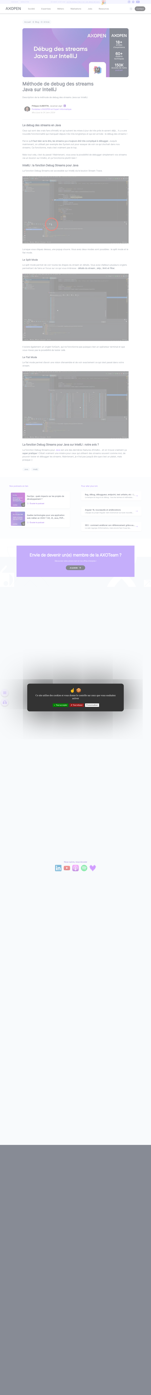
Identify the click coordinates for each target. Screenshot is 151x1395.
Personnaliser (92, 705)
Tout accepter (61, 705)
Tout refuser (77, 705)
